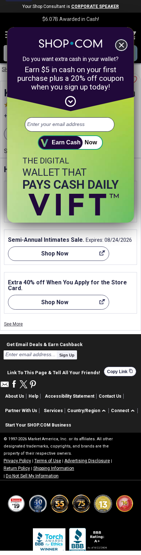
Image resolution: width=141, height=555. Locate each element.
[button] (88, 410)
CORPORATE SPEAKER (95, 6)
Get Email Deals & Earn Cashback (44, 344)
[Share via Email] (5, 386)
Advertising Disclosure (87, 460)
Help (33, 396)
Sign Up (66, 355)
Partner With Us (21, 410)
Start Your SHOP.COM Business (38, 425)
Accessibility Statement (69, 396)
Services (53, 410)
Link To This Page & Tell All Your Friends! (53, 371)
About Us (14, 396)
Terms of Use (47, 460)
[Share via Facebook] (14, 384)
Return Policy (17, 468)
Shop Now (38, 255)
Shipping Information (53, 468)
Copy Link (120, 371)
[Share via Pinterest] (33, 384)
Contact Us (110, 396)
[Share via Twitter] (23, 384)
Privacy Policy (17, 460)
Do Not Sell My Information (32, 475)
